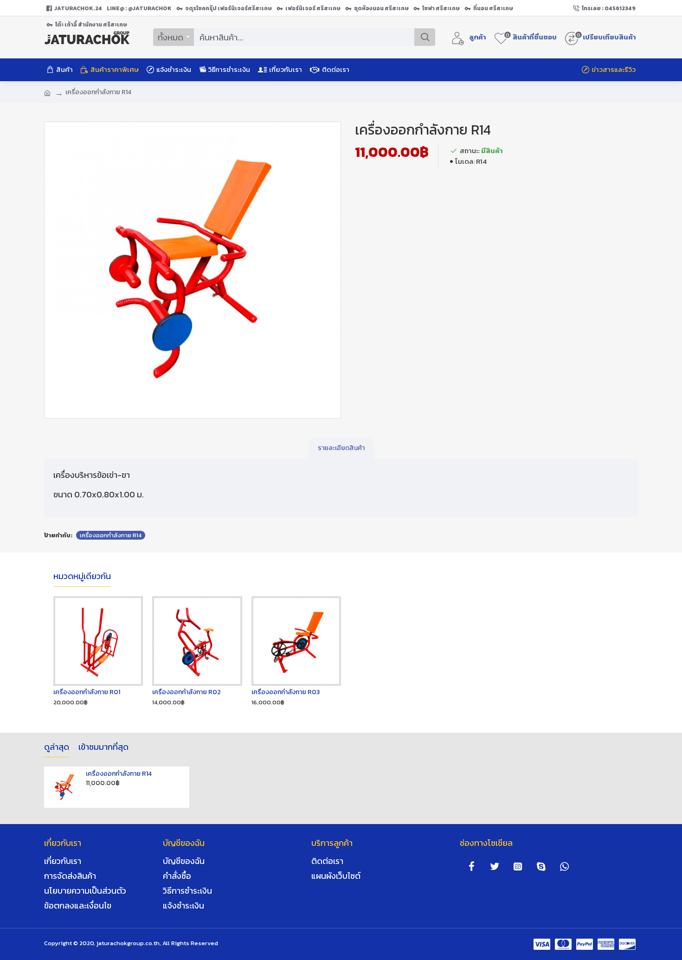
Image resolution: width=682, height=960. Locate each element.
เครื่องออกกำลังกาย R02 (186, 692)
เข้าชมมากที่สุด (103, 747)
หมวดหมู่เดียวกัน (82, 576)
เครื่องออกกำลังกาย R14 (111, 535)
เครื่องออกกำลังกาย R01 (86, 692)
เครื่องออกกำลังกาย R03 (285, 692)
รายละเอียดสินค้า (341, 448)
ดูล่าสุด (56, 747)
